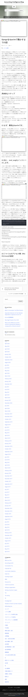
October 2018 (8, 449)
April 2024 (7, 349)
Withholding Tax (8, 606)
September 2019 (8, 422)
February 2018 (8, 470)
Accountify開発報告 (9, 317)
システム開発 (6, 48)
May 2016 (7, 527)
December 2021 (8, 384)
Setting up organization (10, 587)
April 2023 (7, 351)
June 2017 (7, 492)
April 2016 (7, 530)
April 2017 (7, 497)
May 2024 (7, 346)
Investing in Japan (9, 576)
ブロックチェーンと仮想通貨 (11, 619)
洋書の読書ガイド (9, 671)
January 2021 (8, 400)
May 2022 (7, 370)
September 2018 (8, 451)
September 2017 (8, 484)
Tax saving (7, 595)
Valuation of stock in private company (13, 603)
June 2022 (7, 367)
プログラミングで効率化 (10, 617)
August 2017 (8, 486)
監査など (7, 676)
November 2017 (8, 478)
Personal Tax (8, 582)
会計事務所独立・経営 (10, 646)
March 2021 (7, 397)
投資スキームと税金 (9, 660)
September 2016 (8, 516)
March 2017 (7, 500)
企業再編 (7, 636)
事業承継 (7, 633)
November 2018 (8, 446)
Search (6, 299)
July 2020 (7, 405)
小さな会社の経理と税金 (10, 655)
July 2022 (7, 365)
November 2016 (8, 511)
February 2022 (8, 378)
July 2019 (7, 427)
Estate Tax (7, 573)
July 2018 (7, 457)
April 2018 (7, 465)
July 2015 (7, 543)
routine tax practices (9, 584)
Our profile (10, 687)
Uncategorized (8, 600)
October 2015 (8, 538)
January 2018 (8, 473)
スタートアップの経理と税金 (11, 614)
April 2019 (7, 435)
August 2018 (8, 454)
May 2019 (7, 432)
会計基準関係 (8, 649)
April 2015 (7, 551)
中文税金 (7, 628)
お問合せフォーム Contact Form (9, 690)
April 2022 (7, 373)
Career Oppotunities (21, 690)
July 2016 (7, 522)
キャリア (7, 609)
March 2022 (7, 376)
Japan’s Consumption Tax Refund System (14, 310)
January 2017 (8, 505)
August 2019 (8, 424)
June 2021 (7, 389)
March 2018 (7, 467)
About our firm (8, 560)
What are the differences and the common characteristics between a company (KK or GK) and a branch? (12, 324)
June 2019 (7, 430)
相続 (6, 679)
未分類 (6, 663)
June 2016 (7, 524)
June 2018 (7, 459)
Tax (5, 592)
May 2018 (7, 462)
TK (5, 598)
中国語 (6, 625)
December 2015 (8, 535)
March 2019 (7, 438)
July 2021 (7, 386)
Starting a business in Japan (11, 590)
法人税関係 (7, 668)
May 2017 (7, 495)
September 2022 (8, 359)
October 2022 (8, 357)
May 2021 (7, 392)
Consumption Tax (9, 565)
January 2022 (8, 381)
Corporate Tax (8, 568)
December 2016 (8, 508)
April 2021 (7, 395)
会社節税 (7, 644)
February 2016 (8, 532)
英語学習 (7, 682)
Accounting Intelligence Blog (14, 2)
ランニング (7, 622)
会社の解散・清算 (9, 641)
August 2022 (8, 362)
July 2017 (7, 489)
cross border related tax (10, 571)
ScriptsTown (17, 695)
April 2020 (7, 408)
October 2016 (8, 513)
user (11, 45)
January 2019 (8, 443)
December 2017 (8, 476)
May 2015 (7, 549)
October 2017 (8, 481)
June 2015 (7, 546)
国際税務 (7, 652)
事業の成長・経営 (9, 630)
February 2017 (8, 503)
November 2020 (8, 403)
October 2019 (8, 419)
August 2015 (8, 540)
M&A (6, 579)
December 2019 (8, 413)
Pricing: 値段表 (17, 687)
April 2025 (7, 343)
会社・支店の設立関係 (10, 638)
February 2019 (8, 440)
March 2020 (7, 411)
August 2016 (8, 519)
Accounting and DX (9, 563)
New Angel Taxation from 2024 (12, 320)
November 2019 (8, 416)
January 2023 (8, 354)
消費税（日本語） (9, 673)
